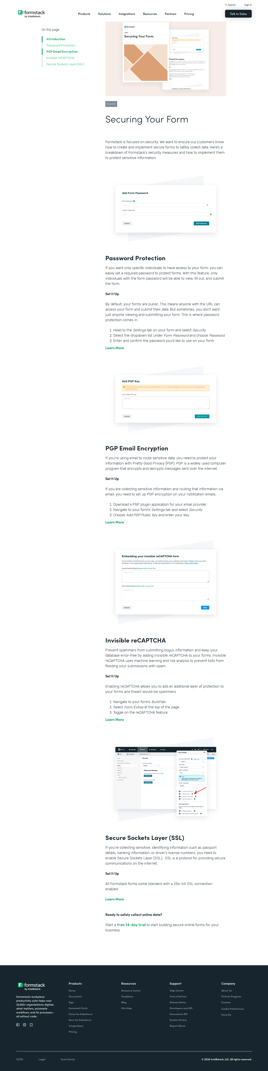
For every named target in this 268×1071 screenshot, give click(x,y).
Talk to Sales (238, 14)
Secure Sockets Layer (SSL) (65, 64)
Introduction (55, 39)
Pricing (189, 14)
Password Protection (61, 45)
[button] (84, 14)
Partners (170, 14)
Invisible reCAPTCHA (60, 58)
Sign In (248, 4)
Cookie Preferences (232, 1008)
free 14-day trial (132, 925)
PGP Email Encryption (62, 51)
